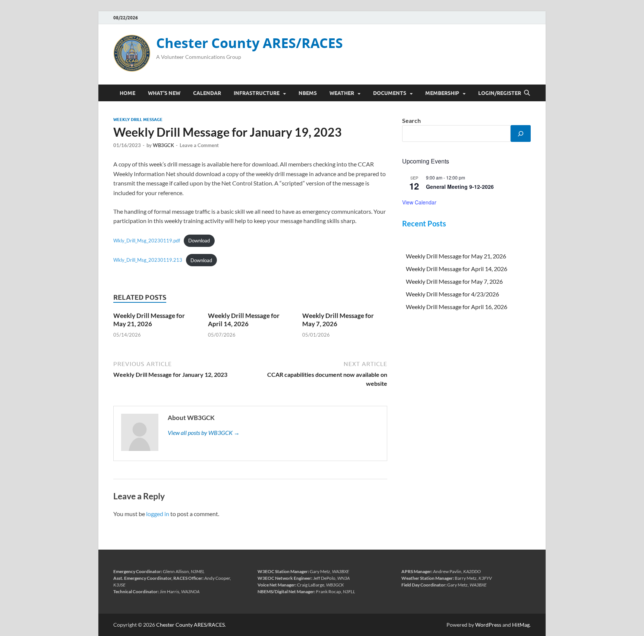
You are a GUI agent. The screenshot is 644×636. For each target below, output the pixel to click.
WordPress (488, 624)
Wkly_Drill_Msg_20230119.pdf (146, 241)
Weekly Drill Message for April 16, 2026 (456, 306)
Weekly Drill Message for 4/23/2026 (452, 294)
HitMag (521, 624)
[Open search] (527, 93)
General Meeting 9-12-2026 (460, 186)
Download (199, 241)
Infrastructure (257, 93)
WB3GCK (163, 145)
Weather (341, 93)
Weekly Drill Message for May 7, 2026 (454, 281)
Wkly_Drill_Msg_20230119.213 (147, 260)
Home (127, 93)
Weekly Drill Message (137, 119)
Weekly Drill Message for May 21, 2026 (149, 320)
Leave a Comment (199, 145)
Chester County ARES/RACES (249, 43)
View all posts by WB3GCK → (204, 432)
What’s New (164, 93)
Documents (389, 93)
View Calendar (419, 202)
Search (411, 120)
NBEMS (308, 93)
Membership (442, 93)
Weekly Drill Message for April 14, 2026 (244, 320)
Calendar (207, 93)
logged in (157, 513)
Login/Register (499, 93)
